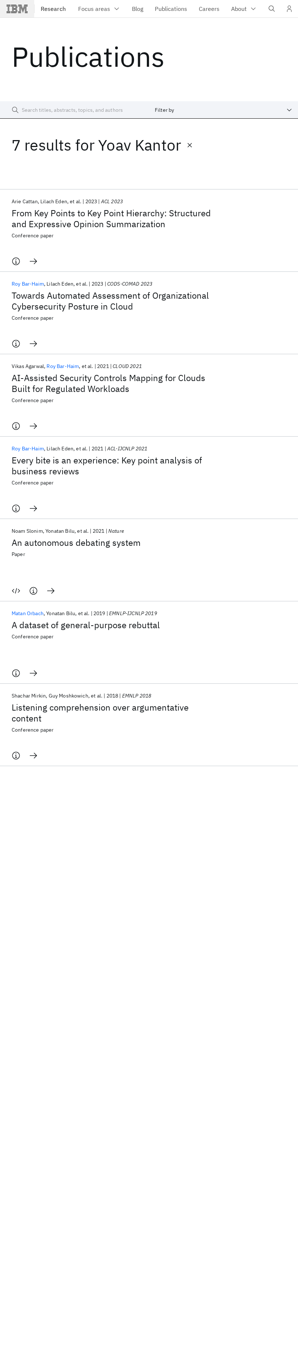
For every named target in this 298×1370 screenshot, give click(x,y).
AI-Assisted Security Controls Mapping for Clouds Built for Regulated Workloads (108, 383)
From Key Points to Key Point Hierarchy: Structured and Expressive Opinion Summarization (111, 218)
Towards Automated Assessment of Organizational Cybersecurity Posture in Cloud (110, 301)
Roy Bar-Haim (28, 284)
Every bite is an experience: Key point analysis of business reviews (107, 466)
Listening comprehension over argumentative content (100, 713)
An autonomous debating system (76, 542)
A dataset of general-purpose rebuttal (86, 624)
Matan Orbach (28, 613)
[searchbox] (74, 110)
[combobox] (223, 110)
